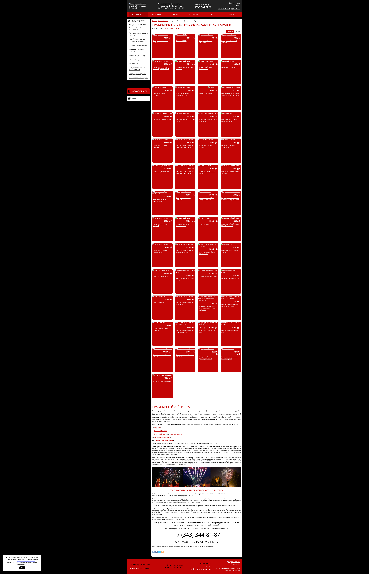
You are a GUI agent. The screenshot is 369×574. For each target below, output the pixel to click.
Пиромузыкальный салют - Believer (230, 331)
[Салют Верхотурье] (159, 296)
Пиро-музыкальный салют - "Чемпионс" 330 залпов (185, 172)
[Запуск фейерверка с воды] (162, 375)
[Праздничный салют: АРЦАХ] (231, 272)
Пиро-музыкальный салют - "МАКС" (162, 356)
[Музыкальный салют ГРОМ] (208, 270)
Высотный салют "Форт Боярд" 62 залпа (229, 120)
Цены (212, 14)
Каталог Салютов (138, 14)
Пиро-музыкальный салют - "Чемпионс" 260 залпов (185, 146)
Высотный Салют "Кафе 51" (230, 67)
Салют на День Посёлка (161, 172)
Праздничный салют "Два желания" (184, 68)
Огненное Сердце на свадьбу (163, 440)
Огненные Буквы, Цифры (138, 55)
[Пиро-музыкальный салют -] (208, 113)
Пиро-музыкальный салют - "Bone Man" (208, 120)
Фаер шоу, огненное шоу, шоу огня (138, 34)
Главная (154, 21)
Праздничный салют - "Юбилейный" (206, 68)
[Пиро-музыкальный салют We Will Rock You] (185, 324)
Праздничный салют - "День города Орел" (206, 358)
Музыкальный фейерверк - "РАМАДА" (230, 172)
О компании (193, 14)
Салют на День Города (160, 276)
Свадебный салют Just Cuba (162, 119)
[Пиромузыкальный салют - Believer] (231, 324)
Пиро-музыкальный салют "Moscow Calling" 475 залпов (230, 199)
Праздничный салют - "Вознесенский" (183, 225)
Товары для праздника (137, 74)
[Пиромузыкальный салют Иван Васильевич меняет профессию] (208, 300)
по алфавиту (169, 28)
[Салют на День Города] (160, 270)
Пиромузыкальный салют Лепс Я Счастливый (229, 305)
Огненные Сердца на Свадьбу (136, 50)
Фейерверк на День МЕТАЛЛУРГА (159, 200)
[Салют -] (211, 87)
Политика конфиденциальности (228, 568)
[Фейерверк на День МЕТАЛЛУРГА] (162, 194)
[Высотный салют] (227, 113)
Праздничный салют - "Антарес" (183, 199)
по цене (178, 28)
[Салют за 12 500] (181, 35)
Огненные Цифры (176, 434)
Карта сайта (235, 564)
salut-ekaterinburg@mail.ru (229, 7)
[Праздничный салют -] (160, 35)
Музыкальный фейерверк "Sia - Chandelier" (230, 225)
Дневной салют (134, 64)
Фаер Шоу (157, 428)
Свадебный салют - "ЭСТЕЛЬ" (159, 94)
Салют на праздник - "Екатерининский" (183, 94)
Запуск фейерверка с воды (162, 381)
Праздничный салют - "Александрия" (160, 251)
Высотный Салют (204, 224)
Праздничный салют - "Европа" (160, 225)
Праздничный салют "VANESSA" (205, 42)
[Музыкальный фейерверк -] (230, 166)
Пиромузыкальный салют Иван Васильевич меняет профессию (207, 308)
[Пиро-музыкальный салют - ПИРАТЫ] (208, 324)
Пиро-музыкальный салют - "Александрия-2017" (185, 251)
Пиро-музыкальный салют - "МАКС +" (185, 356)
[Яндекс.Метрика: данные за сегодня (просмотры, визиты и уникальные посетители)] (233, 562)
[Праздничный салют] (205, 35)
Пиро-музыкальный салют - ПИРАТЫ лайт (208, 253)
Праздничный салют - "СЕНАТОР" (206, 146)
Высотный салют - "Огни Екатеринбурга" (229, 358)
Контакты (175, 14)
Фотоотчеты (156, 14)
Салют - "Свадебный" (206, 93)
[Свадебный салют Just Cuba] (162, 113)
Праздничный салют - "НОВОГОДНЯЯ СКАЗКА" (161, 68)
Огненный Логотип (160, 431)
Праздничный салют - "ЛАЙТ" (160, 42)
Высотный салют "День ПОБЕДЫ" (161, 329)
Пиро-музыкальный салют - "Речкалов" (185, 303)
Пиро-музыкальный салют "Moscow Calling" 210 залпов (230, 94)
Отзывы (231, 14)
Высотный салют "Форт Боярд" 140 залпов (206, 199)
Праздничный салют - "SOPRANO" (160, 146)
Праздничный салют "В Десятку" (229, 42)
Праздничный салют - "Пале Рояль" (185, 120)
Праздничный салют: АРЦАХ (230, 278)
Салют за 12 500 (181, 41)
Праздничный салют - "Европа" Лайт (228, 146)
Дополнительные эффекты (138, 78)
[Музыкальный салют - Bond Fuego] (185, 272)
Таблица (230, 31)
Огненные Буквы (159, 434)
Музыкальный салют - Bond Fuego (185, 279)
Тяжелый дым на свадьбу (138, 45)
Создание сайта (134, 568)
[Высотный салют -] (227, 349)
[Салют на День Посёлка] (161, 166)
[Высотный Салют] (227, 61)
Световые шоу (134, 59)
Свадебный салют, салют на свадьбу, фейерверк (138, 40)
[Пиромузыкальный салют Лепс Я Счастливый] (231, 298)
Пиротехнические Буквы (162, 437)
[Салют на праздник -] (183, 87)
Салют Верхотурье (159, 302)
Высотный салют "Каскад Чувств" (207, 172)
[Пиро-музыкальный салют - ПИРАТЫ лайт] (208, 246)
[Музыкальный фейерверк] (230, 218)
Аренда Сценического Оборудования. (137, 69)
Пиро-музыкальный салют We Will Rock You (184, 331)
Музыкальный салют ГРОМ (208, 276)
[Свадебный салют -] (159, 87)
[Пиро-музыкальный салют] (230, 87)
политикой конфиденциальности (26, 561)
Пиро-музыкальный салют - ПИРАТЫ (208, 331)
